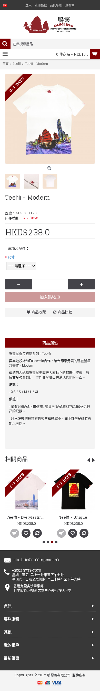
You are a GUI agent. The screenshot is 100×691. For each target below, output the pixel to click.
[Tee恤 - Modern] (50, 119)
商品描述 (50, 342)
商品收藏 (39, 312)
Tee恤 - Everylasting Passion (27, 517)
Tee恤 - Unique (73, 517)
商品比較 (65, 312)
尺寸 (11, 257)
